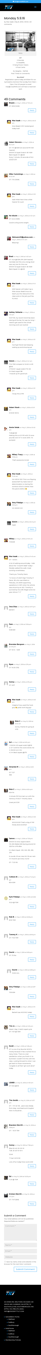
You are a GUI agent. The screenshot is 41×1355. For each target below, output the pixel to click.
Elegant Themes (17, 1352)
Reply (32, 110)
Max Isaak (9, 22)
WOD (26, 22)
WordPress (32, 1352)
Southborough (13, 1325)
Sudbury (11, 1322)
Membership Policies (13, 1340)
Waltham (11, 1319)
